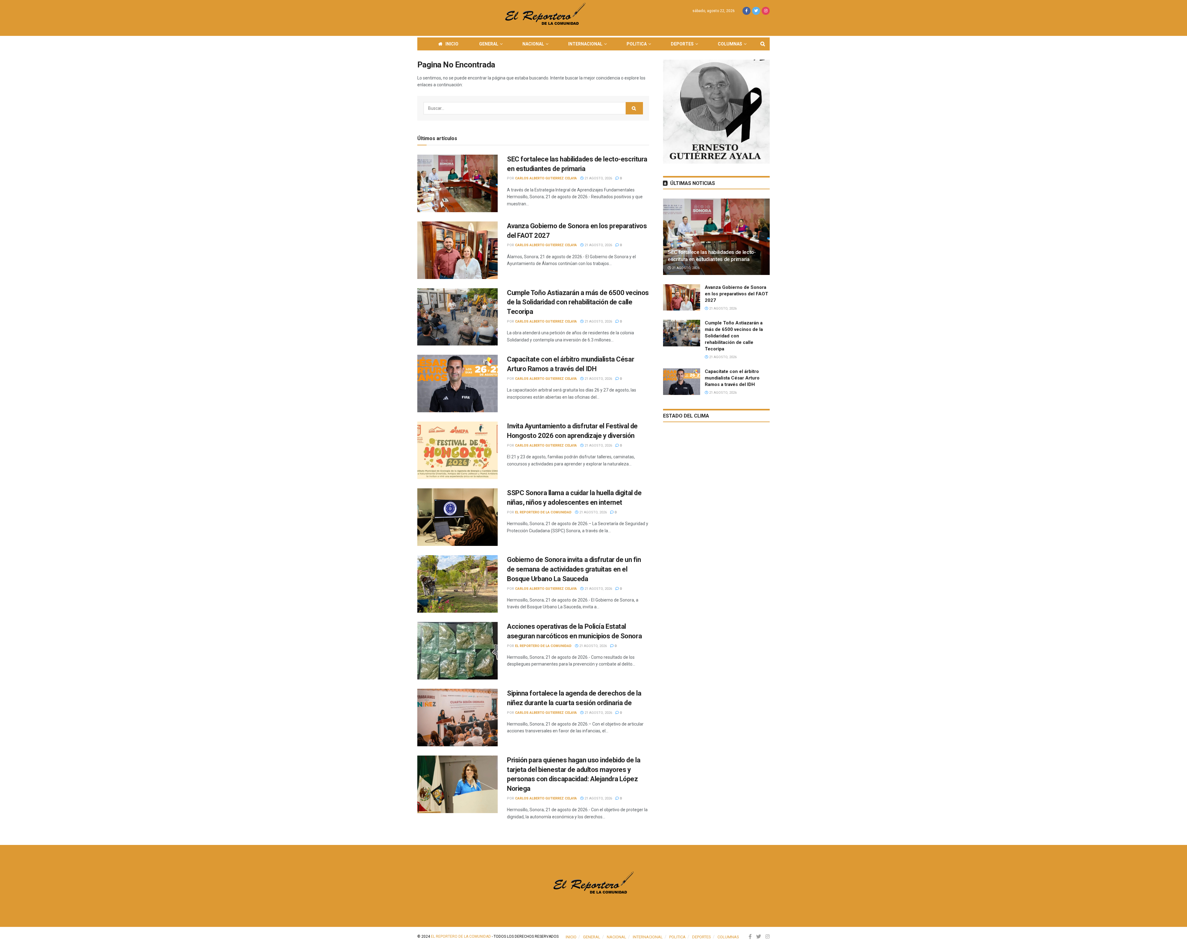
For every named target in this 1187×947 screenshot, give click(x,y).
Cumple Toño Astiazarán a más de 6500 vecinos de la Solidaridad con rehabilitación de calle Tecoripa (578, 302)
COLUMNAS (730, 43)
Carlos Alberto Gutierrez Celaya (546, 178)
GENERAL (488, 43)
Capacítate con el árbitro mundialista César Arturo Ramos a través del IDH (732, 378)
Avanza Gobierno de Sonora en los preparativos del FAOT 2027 (736, 294)
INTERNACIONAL (585, 43)
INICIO (451, 43)
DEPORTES (682, 43)
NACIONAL (533, 43)
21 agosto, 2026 (598, 178)
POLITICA (637, 43)
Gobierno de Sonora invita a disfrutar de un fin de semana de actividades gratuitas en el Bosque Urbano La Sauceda (574, 569)
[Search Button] (634, 108)
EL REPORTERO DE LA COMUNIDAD (543, 512)
